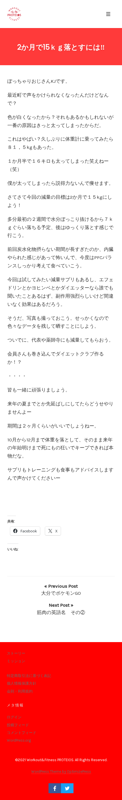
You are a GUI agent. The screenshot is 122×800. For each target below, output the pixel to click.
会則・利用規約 (20, 691)
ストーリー (16, 653)
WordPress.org (19, 740)
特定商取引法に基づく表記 (29, 676)
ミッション (16, 661)
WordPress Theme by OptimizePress (61, 771)
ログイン (14, 717)
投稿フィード (18, 725)
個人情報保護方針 (21, 683)
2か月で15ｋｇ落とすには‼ (61, 47)
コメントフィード (21, 733)
